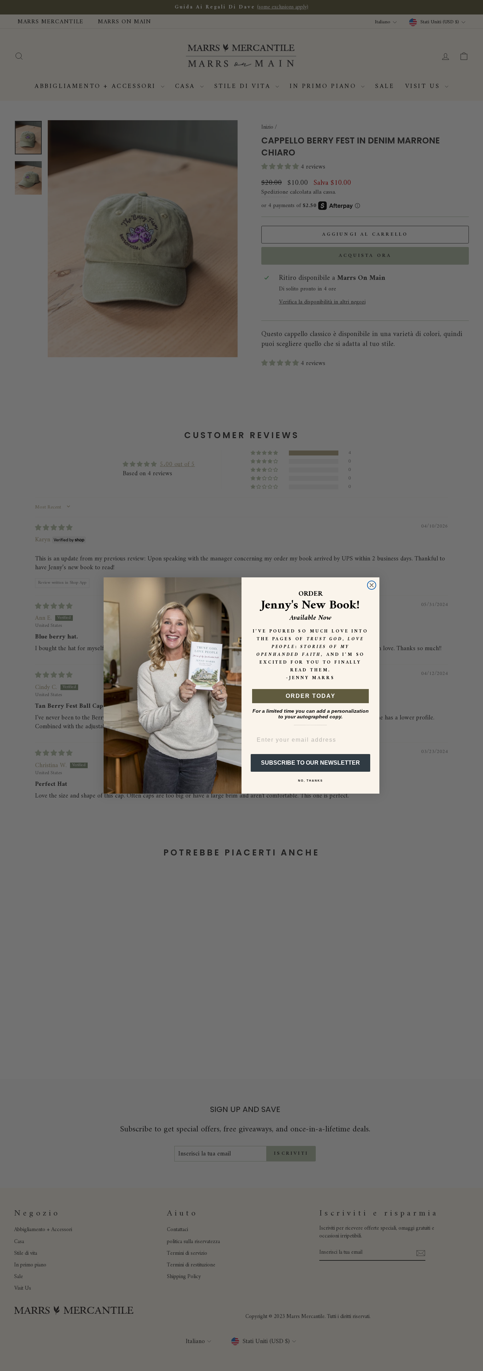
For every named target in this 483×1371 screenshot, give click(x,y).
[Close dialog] (371, 585)
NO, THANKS (310, 780)
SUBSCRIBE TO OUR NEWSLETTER (310, 763)
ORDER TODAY (311, 696)
